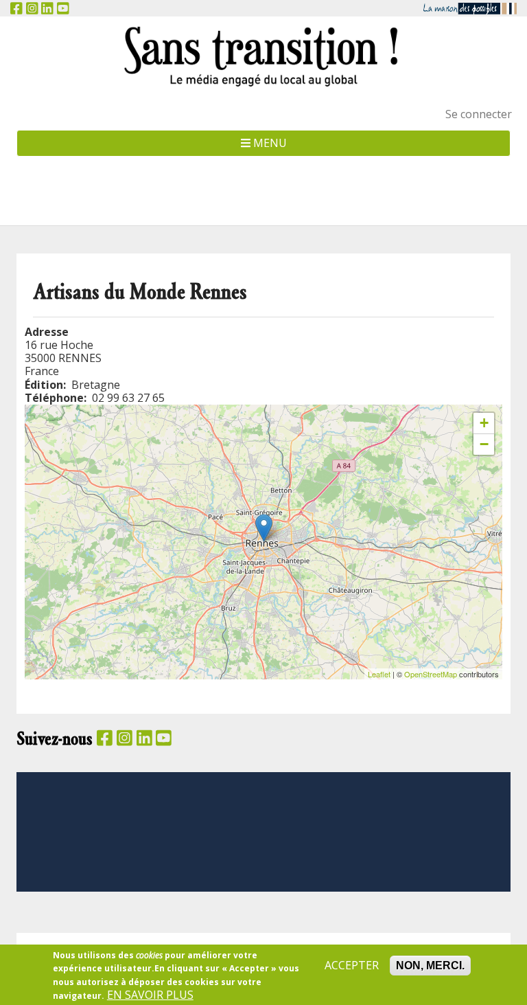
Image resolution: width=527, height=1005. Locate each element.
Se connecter (478, 114)
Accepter (352, 965)
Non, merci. (430, 965)
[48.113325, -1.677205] (263, 528)
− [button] (484, 444)
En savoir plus (150, 995)
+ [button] (484, 422)
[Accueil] (263, 56)
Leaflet (379, 673)
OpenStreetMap (430, 673)
